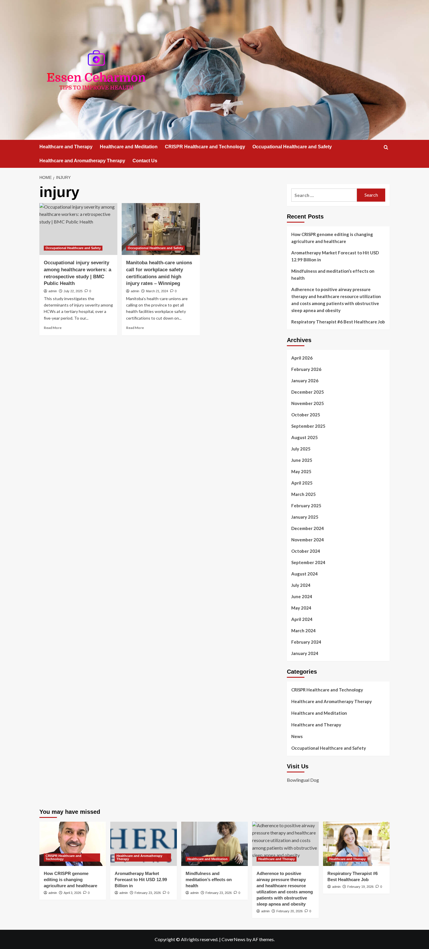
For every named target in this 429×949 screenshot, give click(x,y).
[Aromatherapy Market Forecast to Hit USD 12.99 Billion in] (143, 844)
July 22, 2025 (73, 291)
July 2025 (301, 448)
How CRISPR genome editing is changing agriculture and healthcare (332, 238)
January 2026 (304, 380)
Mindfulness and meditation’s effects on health (332, 274)
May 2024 (301, 607)
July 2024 (301, 585)
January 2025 (304, 517)
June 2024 (301, 596)
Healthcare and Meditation (129, 146)
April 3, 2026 (72, 893)
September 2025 (308, 426)
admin (52, 291)
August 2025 (304, 437)
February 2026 (306, 369)
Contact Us (144, 160)
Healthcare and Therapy (66, 146)
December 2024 (307, 528)
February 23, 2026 (148, 893)
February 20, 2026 (289, 911)
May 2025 (301, 471)
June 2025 (301, 460)
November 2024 (307, 539)
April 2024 (302, 619)
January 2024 (304, 653)
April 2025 (302, 482)
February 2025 (306, 505)
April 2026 (302, 357)
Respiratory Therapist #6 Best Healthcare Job (338, 321)
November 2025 (307, 403)
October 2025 (305, 414)
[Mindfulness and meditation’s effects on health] (214, 844)
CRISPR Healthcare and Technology (205, 146)
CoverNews (233, 939)
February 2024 (306, 642)
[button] (386, 147)
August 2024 (304, 573)
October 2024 (305, 551)
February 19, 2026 (360, 886)
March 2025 (303, 494)
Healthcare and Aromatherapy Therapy (82, 160)
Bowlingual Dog (303, 780)
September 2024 (308, 562)
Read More (53, 327)
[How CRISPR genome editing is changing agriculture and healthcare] (72, 844)
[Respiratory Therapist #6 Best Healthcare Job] (356, 844)
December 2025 (307, 392)
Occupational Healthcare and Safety (292, 146)
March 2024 (303, 630)
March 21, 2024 (157, 291)
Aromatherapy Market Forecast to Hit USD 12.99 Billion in (335, 256)
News (297, 736)
